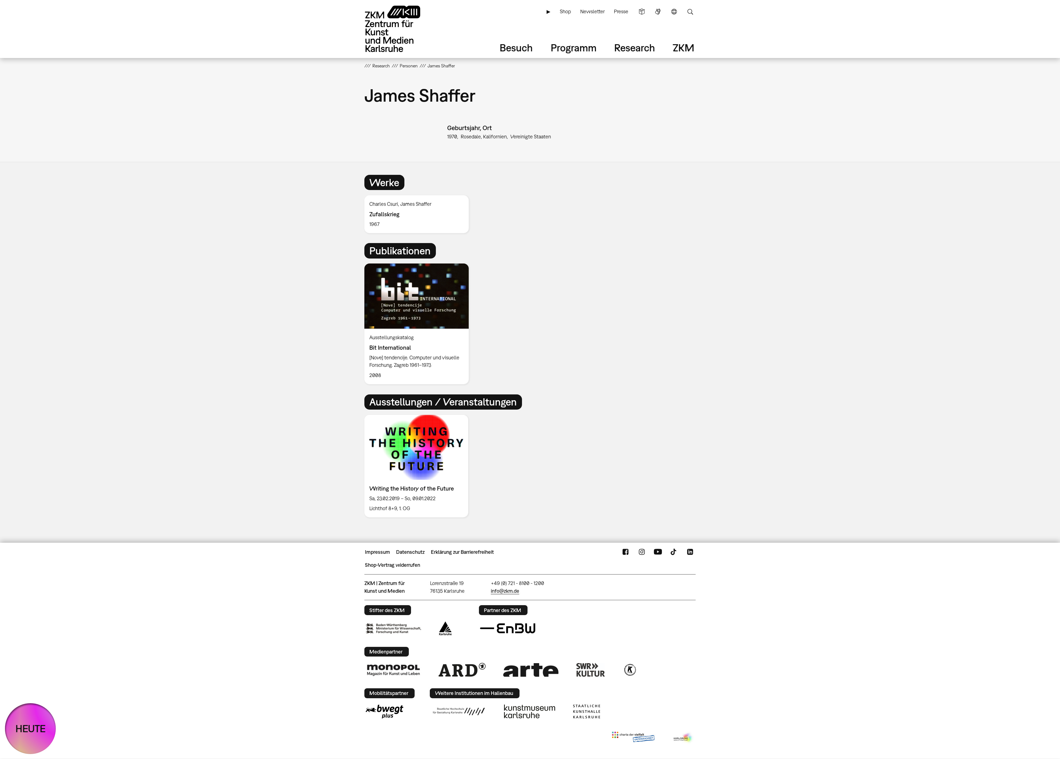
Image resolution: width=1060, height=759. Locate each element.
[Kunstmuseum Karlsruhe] (529, 711)
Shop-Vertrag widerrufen (392, 565)
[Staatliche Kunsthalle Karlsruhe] (586, 711)
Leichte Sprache (641, 11)
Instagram (641, 552)
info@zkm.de (505, 591)
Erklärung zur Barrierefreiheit (462, 552)
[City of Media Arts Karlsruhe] (683, 738)
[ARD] (462, 670)
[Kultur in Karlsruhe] (630, 670)
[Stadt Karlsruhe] (445, 628)
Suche (690, 11)
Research (634, 48)
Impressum (377, 552)
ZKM (683, 48)
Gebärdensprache (657, 11)
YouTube (657, 552)
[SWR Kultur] (590, 670)
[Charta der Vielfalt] (633, 738)
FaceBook (625, 552)
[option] (419, 214)
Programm (574, 48)
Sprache (674, 11)
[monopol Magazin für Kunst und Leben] (393, 669)
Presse (621, 11)
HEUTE (30, 728)
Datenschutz (410, 552)
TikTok (674, 552)
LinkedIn (690, 552)
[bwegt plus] (384, 711)
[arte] (530, 670)
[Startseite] (400, 29)
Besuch (516, 48)
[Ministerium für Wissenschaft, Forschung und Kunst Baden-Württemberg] (393, 628)
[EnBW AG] (507, 628)
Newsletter (592, 11)
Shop (565, 11)
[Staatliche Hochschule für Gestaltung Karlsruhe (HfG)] (458, 711)
